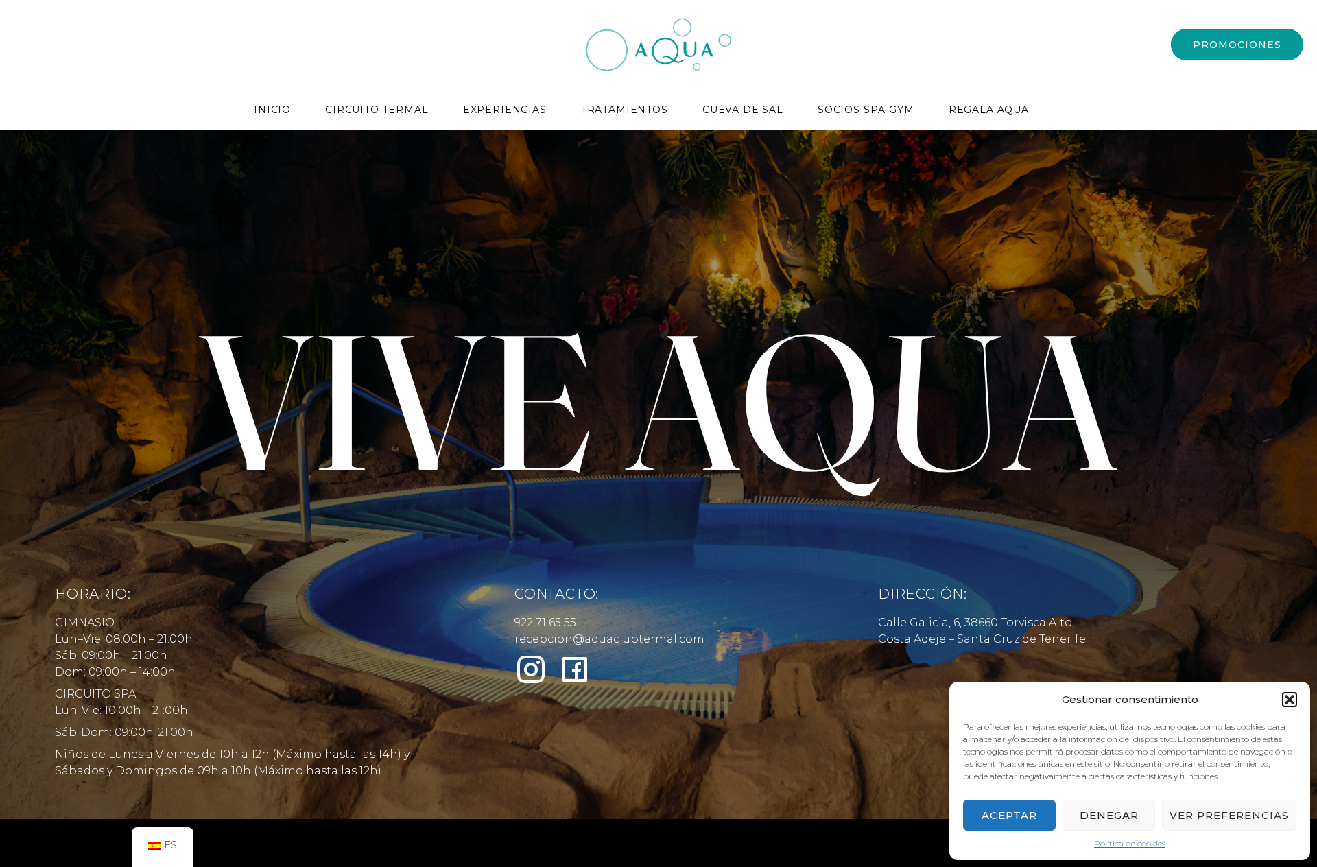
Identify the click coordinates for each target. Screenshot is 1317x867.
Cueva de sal (742, 110)
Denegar (1109, 815)
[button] (1289, 699)
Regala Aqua (989, 110)
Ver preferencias (1229, 815)
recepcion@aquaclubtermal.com (609, 638)
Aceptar (1009, 815)
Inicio (272, 110)
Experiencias (505, 110)
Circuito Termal (377, 110)
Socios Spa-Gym (866, 110)
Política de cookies (1129, 843)
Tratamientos (624, 110)
